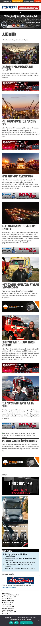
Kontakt (32, 1)
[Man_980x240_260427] (20, 86)
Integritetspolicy (26, 623)
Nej (16, 623)
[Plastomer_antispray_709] (20, 486)
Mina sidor (26, 1)
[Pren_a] (28, 7)
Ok (11, 623)
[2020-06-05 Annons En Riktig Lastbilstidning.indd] (20, 195)
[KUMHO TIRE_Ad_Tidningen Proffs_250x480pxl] (15, 521)
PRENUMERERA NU (17, 1)
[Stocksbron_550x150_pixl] (20, 306)
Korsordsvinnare (7, 1)
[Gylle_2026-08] (20, 21)
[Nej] (38, 620)
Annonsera (37, 1)
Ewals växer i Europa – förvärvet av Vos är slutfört (20, 562)
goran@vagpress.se (8, 608)
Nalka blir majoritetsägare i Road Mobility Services (20, 568)
